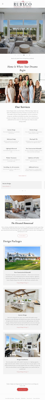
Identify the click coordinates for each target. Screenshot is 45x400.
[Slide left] (20, 190)
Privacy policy (17, 398)
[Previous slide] (15, 55)
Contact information (36, 398)
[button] (2, 3)
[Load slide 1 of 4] (18, 55)
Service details (22, 175)
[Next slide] (27, 55)
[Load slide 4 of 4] (24, 55)
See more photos (22, 235)
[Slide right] (25, 190)
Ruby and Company (11, 398)
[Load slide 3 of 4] (22, 55)
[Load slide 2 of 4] (20, 55)
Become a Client (22, 62)
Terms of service (29, 398)
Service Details (6, 186)
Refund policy (23, 398)
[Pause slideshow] (30, 55)
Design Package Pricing (22, 282)
